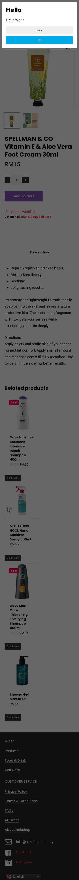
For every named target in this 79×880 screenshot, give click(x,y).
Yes (39, 30)
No (39, 40)
